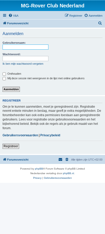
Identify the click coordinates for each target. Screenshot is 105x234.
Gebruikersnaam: (14, 42)
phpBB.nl (68, 173)
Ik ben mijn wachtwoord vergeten (23, 63)
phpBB (39, 168)
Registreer (11, 146)
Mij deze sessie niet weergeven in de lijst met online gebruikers (46, 78)
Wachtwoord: (12, 54)
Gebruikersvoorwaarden (20, 135)
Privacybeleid (50, 135)
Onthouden (14, 73)
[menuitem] (13, 16)
